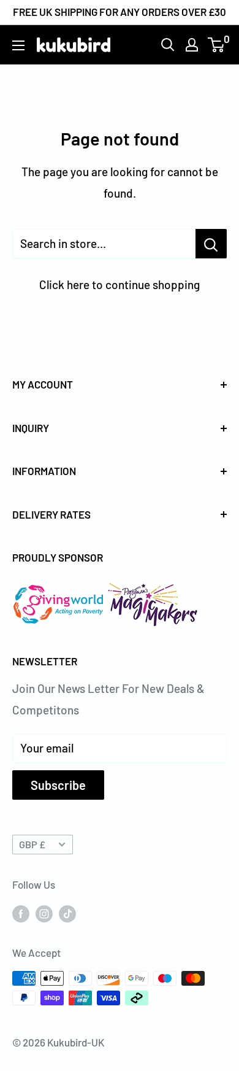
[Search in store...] (211, 243)
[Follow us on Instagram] (44, 912)
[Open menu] (18, 45)
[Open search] (168, 45)
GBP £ (32, 844)
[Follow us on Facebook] (20, 912)
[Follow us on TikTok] (67, 912)
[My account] (192, 45)
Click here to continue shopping (119, 284)
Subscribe (58, 785)
